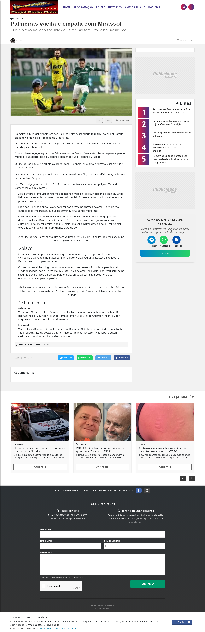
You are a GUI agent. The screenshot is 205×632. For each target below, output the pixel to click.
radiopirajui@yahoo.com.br (71, 518)
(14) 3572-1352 (61, 515)
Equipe (100, 7)
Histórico (115, 7)
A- (99, 120)
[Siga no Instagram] (147, 490)
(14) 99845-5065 (79, 515)
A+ (108, 120)
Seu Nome (45, 529)
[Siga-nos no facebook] (191, 7)
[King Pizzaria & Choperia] (165, 74)
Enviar (147, 583)
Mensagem (46, 552)
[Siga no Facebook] (139, 490)
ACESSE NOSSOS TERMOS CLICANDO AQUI (57, 628)
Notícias (154, 7)
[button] (192, 478)
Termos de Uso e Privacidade (103, 607)
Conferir (40, 467)
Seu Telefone (112, 541)
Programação (83, 7)
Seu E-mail (46, 541)
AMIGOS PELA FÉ (135, 7)
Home (67, 7)
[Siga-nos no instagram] (184, 7)
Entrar (165, 253)
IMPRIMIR (123, 120)
